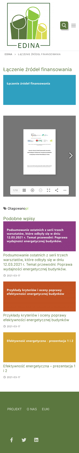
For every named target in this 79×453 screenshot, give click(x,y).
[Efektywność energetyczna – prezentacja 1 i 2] (39, 347)
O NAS (32, 409)
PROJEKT (14, 409)
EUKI (45, 409)
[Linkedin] (36, 440)
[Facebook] (11, 440)
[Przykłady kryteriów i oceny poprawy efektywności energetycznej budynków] (39, 296)
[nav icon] (73, 25)
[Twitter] (24, 440)
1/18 (15, 190)
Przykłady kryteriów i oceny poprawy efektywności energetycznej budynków (36, 317)
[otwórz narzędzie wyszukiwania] (64, 25)
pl (27, 208)
